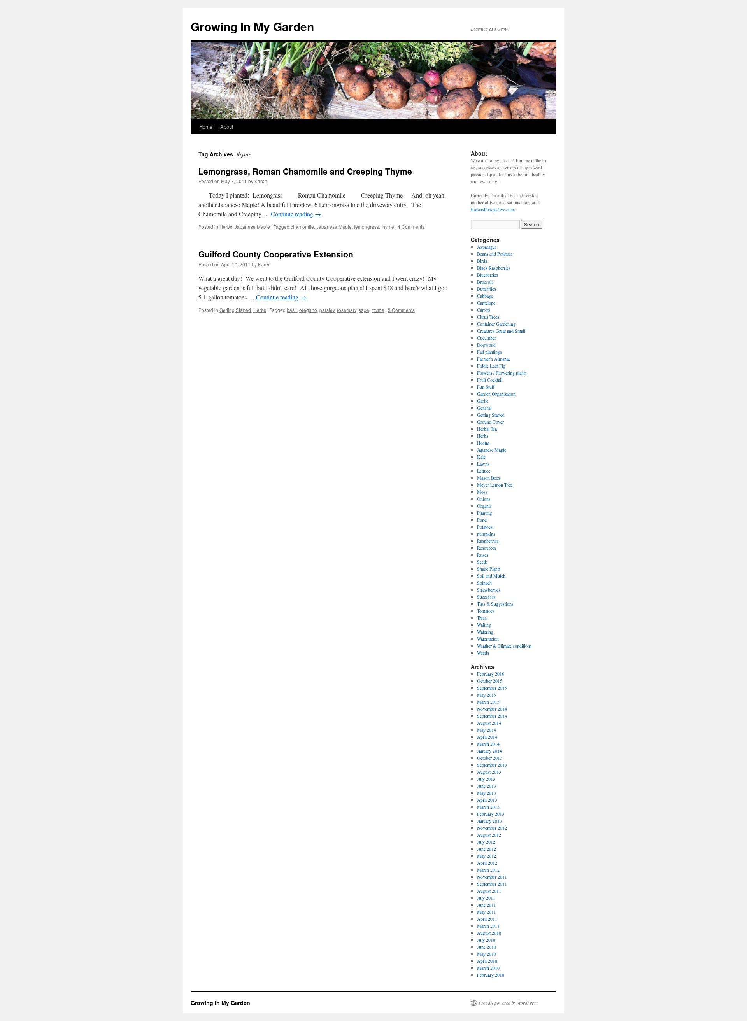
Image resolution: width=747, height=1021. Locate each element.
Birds (482, 260)
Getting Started (235, 309)
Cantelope (486, 302)
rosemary (346, 309)
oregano (308, 309)
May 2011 (486, 912)
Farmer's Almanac (493, 359)
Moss (482, 492)
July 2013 (486, 779)
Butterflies (486, 288)
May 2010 (486, 954)
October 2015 (489, 681)
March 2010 (488, 968)
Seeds (482, 562)
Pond (482, 520)
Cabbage (485, 295)
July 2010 (486, 940)
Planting (484, 513)
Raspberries (488, 541)
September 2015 (492, 688)
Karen (260, 181)
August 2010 (489, 933)
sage (364, 309)
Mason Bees (488, 478)
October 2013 (489, 758)
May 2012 (486, 856)
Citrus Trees (488, 316)
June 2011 (486, 905)
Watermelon (488, 639)
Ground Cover (490, 422)
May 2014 (486, 730)
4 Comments (411, 226)
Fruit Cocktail (489, 380)
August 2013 (489, 772)
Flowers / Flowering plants (502, 373)
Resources (486, 548)
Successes (486, 597)
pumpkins (486, 534)
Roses (482, 555)
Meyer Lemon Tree (494, 485)
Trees (482, 618)
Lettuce (483, 471)
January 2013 (489, 821)
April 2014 (487, 737)
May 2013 (486, 793)
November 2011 (492, 877)
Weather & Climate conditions (504, 646)
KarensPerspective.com (492, 209)
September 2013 (492, 765)
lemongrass (366, 226)
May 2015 (486, 695)
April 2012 (487, 863)
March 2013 (488, 807)
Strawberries (488, 590)
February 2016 (490, 674)
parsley (327, 309)
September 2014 (492, 716)
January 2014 (489, 751)
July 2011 (486, 898)
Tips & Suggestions (495, 604)
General (484, 408)
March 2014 (488, 744)
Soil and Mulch (491, 576)
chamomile (302, 226)
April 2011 (487, 919)
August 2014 (489, 723)
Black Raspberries (493, 267)
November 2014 (492, 709)
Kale (481, 457)
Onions (484, 499)
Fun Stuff (485, 387)
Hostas (483, 443)
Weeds (483, 653)
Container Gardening (496, 323)
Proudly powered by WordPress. (509, 1003)
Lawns (483, 464)
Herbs (225, 226)
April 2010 (487, 961)
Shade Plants (489, 569)
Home (205, 126)
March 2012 (488, 870)
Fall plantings (489, 352)
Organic (484, 506)
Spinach (484, 583)
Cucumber (486, 337)
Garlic (482, 401)
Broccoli (485, 281)
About (226, 126)
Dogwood (486, 345)
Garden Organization (496, 394)
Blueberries (487, 274)
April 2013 (487, 800)
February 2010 (490, 975)
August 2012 (489, 835)
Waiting (484, 625)
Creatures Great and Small (501, 330)
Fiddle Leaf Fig (491, 366)
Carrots (484, 309)
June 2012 (486, 849)
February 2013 (490, 814)
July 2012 (486, 842)
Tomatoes (485, 611)
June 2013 (486, 786)
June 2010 (486, 947)
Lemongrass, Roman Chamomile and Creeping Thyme (305, 171)
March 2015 (488, 702)
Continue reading (296, 214)
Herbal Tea (487, 429)
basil (292, 309)
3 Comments (401, 309)
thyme (387, 226)
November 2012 (492, 828)
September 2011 (492, 884)
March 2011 (488, 926)
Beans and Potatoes (495, 253)
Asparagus (487, 246)
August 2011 (489, 891)
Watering (485, 632)
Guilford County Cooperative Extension (275, 254)
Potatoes (485, 527)
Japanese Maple (252, 226)
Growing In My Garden (252, 26)
